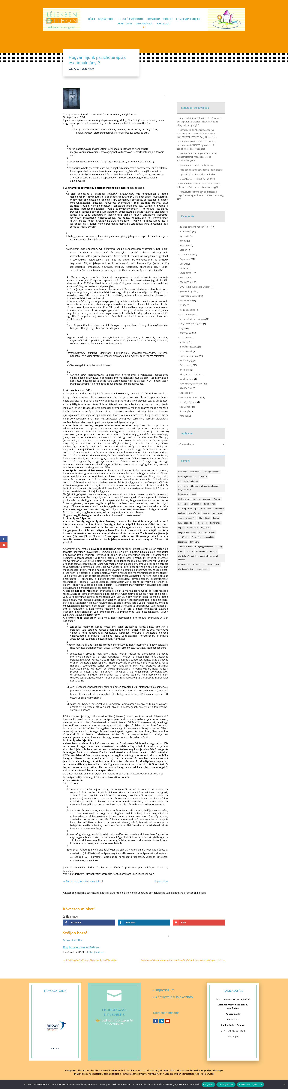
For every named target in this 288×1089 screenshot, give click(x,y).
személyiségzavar (188, 402)
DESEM (183, 263)
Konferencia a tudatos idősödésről (196, 165)
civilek (193, 494)
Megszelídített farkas (187, 532)
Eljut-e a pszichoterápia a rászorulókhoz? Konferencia (201, 508)
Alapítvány (124, 23)
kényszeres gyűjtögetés (191, 323)
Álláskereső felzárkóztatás (189, 564)
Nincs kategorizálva (189, 356)
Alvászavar (185, 245)
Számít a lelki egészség (191, 397)
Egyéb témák (88, 68)
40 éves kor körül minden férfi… (195, 226)
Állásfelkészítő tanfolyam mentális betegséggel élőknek (198, 558)
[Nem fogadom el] (284, 1084)
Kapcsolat (164, 23)
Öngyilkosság (186, 365)
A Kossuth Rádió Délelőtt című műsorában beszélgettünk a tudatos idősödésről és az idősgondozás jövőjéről (199, 122)
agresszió (202, 476)
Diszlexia (184, 268)
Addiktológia (186, 231)
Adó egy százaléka (211, 471)
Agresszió (184, 236)
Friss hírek (217, 513)
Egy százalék (196, 504)
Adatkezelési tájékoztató (174, 997)
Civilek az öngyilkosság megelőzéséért (194, 499)
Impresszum (164, 990)
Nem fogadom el (226, 1084)
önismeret (184, 369)
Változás (184, 415)
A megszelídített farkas (188, 481)
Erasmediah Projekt (160, 19)
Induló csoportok (131, 19)
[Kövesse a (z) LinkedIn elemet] (161, 1021)
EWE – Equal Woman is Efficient (195, 286)
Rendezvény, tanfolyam (191, 383)
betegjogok (183, 494)
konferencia (215, 523)
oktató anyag (186, 360)
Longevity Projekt (188, 19)
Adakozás (182, 471)
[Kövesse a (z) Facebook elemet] (155, 1021)
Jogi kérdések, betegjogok (192, 319)
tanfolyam (194, 542)
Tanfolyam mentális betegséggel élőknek (195, 546)
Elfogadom (208, 1084)
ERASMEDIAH (186, 282)
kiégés (183, 328)
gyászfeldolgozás (188, 291)
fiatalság (206, 513)
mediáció (184, 342)
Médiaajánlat (144, 23)
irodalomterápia (187, 314)
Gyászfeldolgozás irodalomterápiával (198, 174)
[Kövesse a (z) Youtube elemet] (167, 1021)
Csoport (183, 249)
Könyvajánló (186, 332)
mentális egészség (189, 346)
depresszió (183, 504)
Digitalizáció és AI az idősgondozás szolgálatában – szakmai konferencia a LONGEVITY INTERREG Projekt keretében (197, 133)
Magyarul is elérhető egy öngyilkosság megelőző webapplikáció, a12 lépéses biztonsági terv (200, 195)
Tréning (219, 546)
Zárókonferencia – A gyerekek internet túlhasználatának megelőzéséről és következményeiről (197, 157)
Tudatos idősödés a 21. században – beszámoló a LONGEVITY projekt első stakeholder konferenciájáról (196, 145)
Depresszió (185, 259)
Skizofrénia (185, 392)
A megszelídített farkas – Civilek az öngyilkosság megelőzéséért (198, 488)
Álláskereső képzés (211, 564)
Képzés (181, 527)
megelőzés (205, 527)
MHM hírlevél (186, 351)
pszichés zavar (187, 379)
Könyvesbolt (107, 19)
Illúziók (183, 305)
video (180, 551)
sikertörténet (183, 537)
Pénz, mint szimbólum (190, 374)
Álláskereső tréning (186, 569)
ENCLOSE (184, 277)
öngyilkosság (202, 569)
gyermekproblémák (186, 518)
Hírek (91, 19)
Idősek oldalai (186, 300)
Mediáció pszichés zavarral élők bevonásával (201, 169)
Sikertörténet (186, 388)
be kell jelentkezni (95, 952)
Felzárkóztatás (194, 513)
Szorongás (185, 411)
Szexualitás (185, 406)
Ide (97, 1020)
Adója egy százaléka (186, 476)
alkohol (183, 240)
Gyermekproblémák (189, 295)
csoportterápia (187, 254)
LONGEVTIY (185, 337)
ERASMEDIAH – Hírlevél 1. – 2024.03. (197, 178)
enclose (181, 513)
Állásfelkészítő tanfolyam (206, 551)
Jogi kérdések (201, 523)
